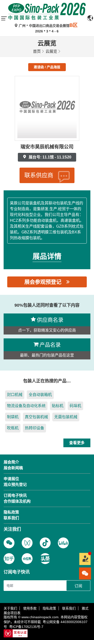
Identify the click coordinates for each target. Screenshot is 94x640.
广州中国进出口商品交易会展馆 (48, 26)
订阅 (78, 586)
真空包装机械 (36, 417)
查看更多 (77, 443)
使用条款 (30, 608)
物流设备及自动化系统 (26, 406)
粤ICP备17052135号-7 (26, 627)
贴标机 (57, 406)
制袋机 (13, 417)
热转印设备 (34, 428)
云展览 (51, 51)
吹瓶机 (13, 428)
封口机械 (14, 395)
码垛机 (75, 406)
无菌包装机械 (65, 417)
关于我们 (10, 608)
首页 (37, 51)
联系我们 (69, 608)
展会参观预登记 (42, 282)
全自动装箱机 (40, 395)
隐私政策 (49, 608)
